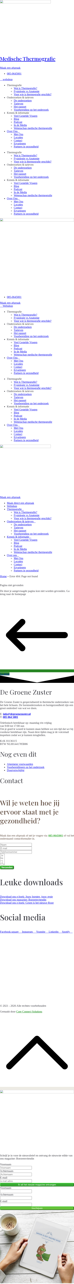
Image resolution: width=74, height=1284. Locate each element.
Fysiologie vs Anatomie (26, 91)
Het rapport (20, 106)
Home (3, 576)
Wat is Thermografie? (25, 88)
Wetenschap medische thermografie (33, 128)
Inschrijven (37, 1208)
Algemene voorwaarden (20, 764)
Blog (16, 119)
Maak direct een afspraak (20, 503)
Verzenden (7, 867)
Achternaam (6, 1171)
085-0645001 (55, 835)
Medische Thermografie (27, 58)
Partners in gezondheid (26, 146)
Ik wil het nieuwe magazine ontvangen (37, 1184)
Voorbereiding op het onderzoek (31, 109)
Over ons (12, 555)
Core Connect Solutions (29, 1011)
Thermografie (14, 509)
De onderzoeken (23, 100)
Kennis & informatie (18, 536)
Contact (18, 140)
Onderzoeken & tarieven (20, 521)
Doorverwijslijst (15, 770)
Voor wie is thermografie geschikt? (32, 94)
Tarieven (18, 103)
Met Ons (18, 134)
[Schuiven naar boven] (37, 1088)
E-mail (3, 1177)
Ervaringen (20, 143)
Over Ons (12, 131)
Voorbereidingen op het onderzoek (25, 767)
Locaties (18, 137)
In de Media (20, 125)
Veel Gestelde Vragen (25, 115)
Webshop (12, 506)
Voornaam (5, 1164)
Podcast (18, 122)
